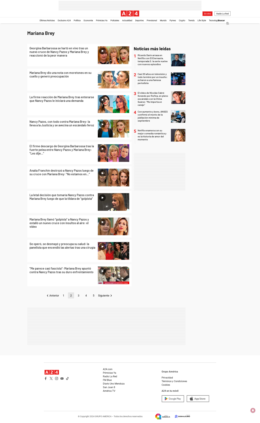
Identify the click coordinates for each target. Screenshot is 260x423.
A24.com (107, 369)
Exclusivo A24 (64, 20)
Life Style (202, 20)
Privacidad (167, 377)
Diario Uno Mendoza (114, 383)
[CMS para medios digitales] (180, 416)
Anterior (54, 295)
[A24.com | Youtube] (61, 378)
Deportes (139, 20)
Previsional (152, 20)
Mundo (163, 20)
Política (77, 20)
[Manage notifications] (253, 410)
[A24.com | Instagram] (56, 378)
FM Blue (107, 380)
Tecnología (214, 20)
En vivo (207, 13)
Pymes (173, 20)
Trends (191, 20)
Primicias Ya (101, 20)
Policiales (114, 20)
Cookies (166, 384)
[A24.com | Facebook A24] (45, 378)
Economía (88, 20)
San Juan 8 (109, 387)
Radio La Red (222, 13)
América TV (109, 390)
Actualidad (127, 20)
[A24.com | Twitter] (51, 378)
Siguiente (103, 295)
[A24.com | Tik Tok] (67, 378)
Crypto (182, 20)
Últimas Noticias (47, 20)
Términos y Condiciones (174, 381)
